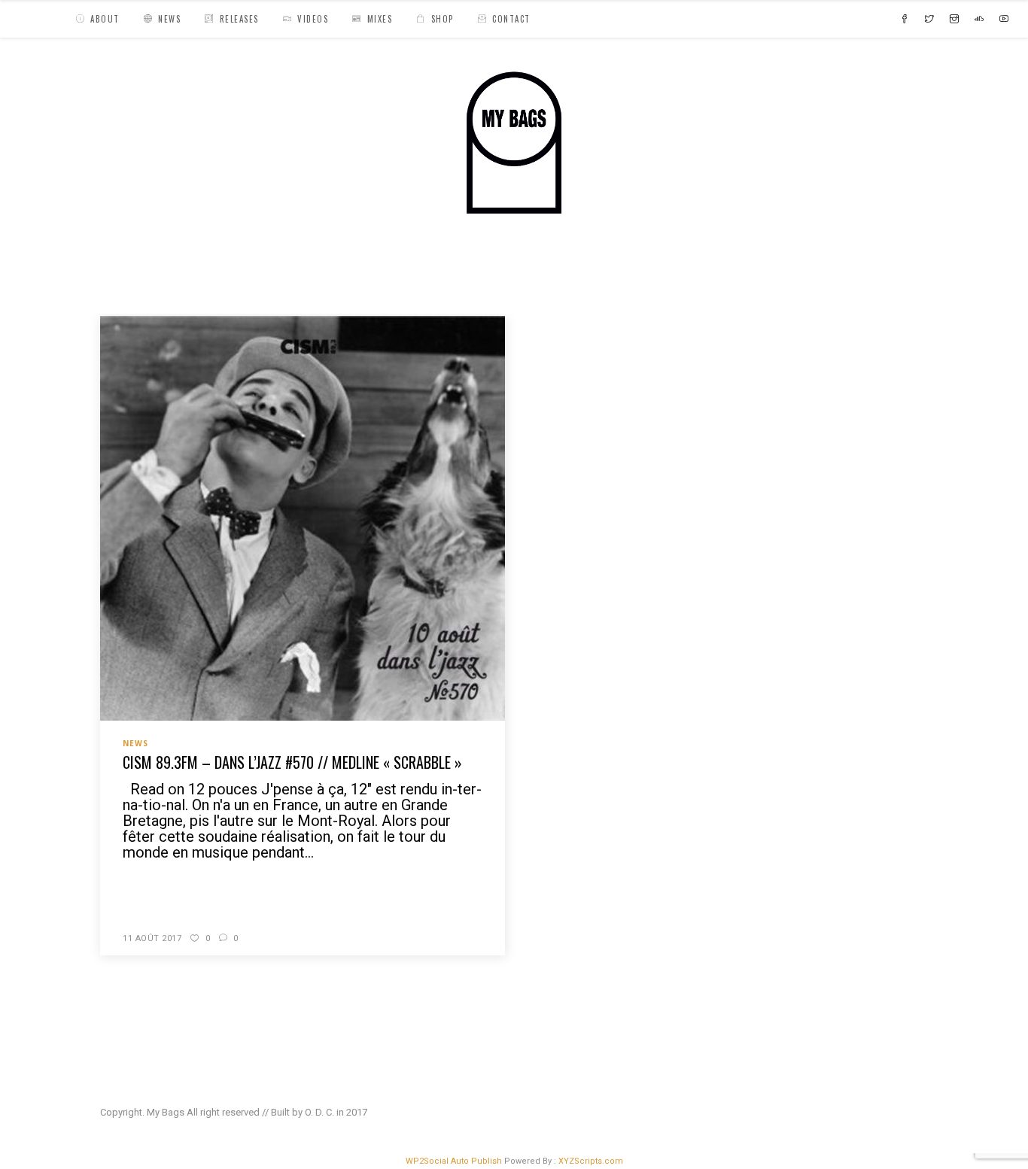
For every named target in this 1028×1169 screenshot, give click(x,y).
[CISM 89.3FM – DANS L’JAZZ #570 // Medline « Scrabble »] (302, 517)
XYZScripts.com (590, 1161)
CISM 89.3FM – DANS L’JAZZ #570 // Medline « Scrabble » (292, 762)
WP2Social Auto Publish (454, 1161)
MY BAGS (126, 281)
